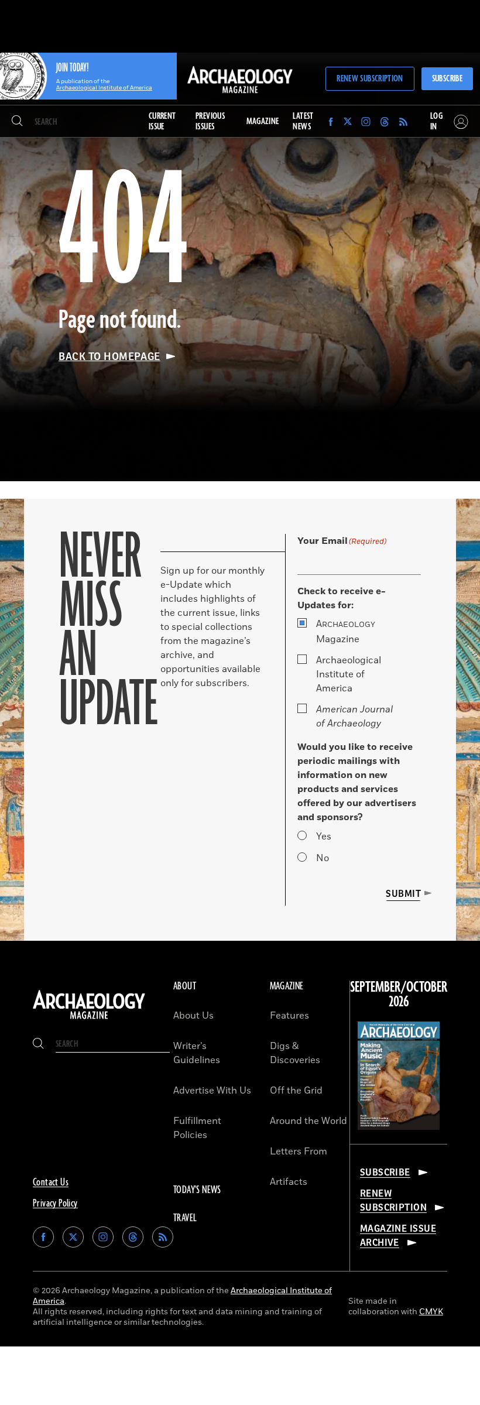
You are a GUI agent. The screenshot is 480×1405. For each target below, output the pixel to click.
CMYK (431, 1311)
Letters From (298, 1151)
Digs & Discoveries (295, 1053)
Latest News (303, 121)
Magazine (345, 632)
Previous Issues (210, 121)
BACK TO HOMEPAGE (109, 356)
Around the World (308, 1121)
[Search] (17, 122)
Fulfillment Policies (197, 1128)
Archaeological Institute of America (348, 674)
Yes (323, 836)
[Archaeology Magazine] (89, 1019)
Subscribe (447, 79)
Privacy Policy (55, 1204)
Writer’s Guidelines (196, 1053)
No (322, 858)
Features (289, 1015)
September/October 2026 (398, 995)
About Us (193, 1015)
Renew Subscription (370, 79)
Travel (185, 1218)
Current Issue (162, 121)
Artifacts (288, 1182)
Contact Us (50, 1183)
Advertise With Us (212, 1090)
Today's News (197, 1190)
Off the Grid (296, 1090)
